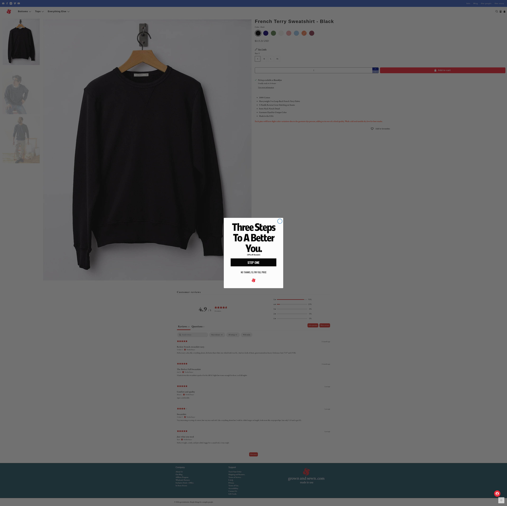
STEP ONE (253, 262)
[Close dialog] (280, 221)
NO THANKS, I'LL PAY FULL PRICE (253, 272)
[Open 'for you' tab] (497, 493)
